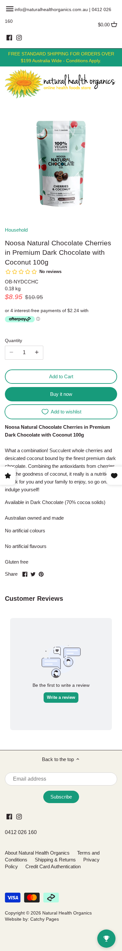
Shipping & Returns (55, 859)
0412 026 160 (21, 832)
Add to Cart (61, 376)
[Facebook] (9, 37)
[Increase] (37, 352)
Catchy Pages (44, 919)
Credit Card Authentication (53, 866)
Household (16, 230)
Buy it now (61, 394)
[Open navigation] (10, 9)
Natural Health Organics (67, 913)
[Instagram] (19, 37)
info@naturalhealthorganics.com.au (51, 9)
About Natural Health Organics (37, 853)
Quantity (13, 340)
